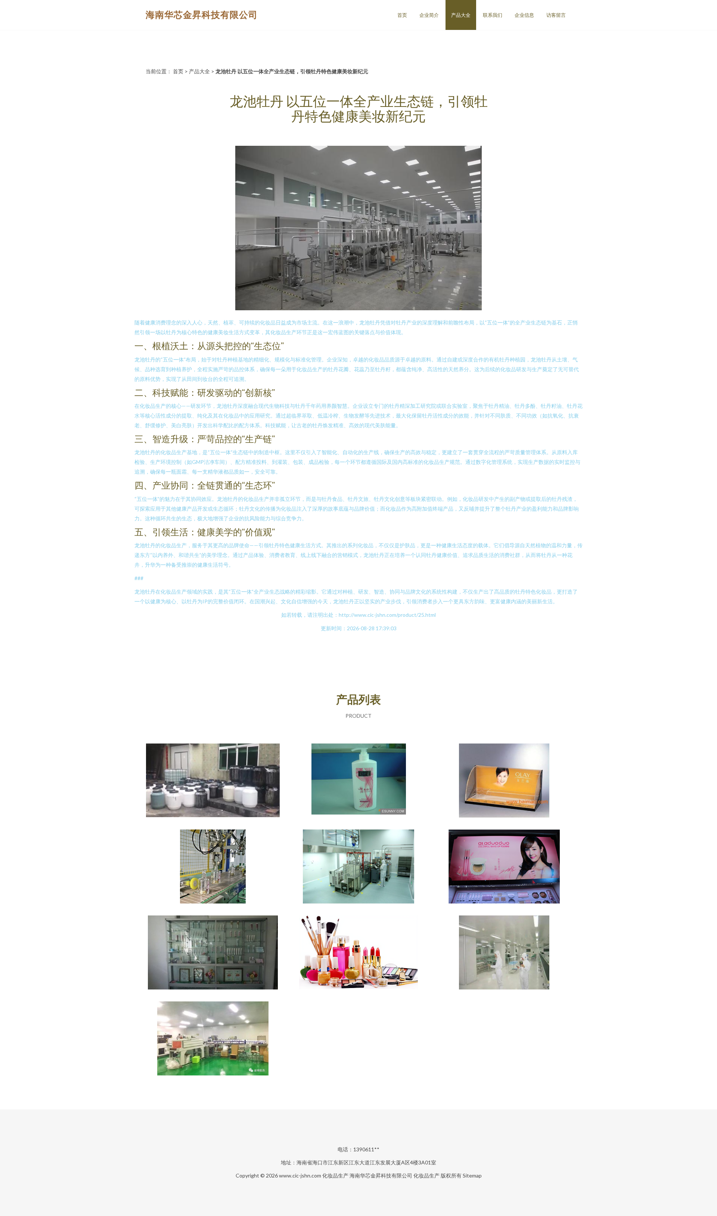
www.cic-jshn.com (300, 1175)
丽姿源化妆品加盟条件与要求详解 (358, 953)
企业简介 (429, 15)
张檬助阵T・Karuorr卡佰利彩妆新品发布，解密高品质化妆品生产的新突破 (504, 867)
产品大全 (461, 15)
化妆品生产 (335, 1175)
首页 (402, 15)
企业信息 (524, 15)
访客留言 (556, 15)
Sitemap (472, 1175)
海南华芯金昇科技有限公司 (202, 14)
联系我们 (492, 15)
